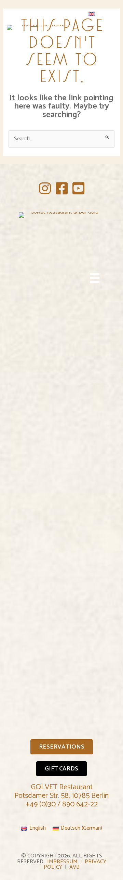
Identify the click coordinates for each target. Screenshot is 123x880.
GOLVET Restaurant (62, 787)
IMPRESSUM (62, 861)
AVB (74, 867)
